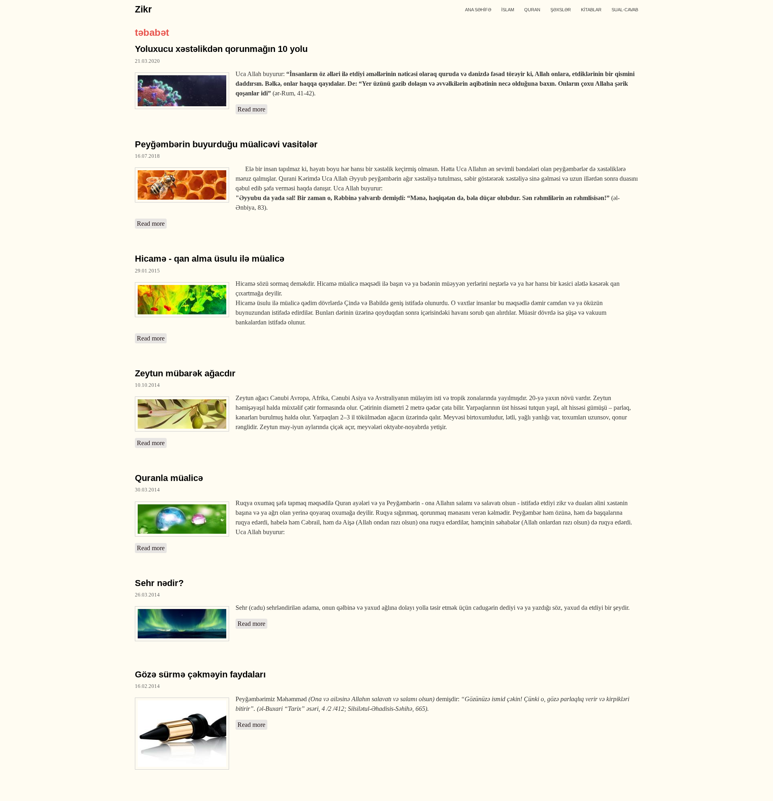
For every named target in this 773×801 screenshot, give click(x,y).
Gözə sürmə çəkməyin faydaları (200, 674)
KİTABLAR (591, 9)
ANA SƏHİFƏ (478, 9)
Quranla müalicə (169, 478)
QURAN (532, 9)
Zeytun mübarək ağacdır (185, 373)
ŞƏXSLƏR (560, 9)
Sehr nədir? (159, 583)
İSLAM (507, 9)
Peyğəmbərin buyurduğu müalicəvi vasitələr (226, 144)
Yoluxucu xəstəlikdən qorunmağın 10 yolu (221, 49)
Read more (252, 109)
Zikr (143, 9)
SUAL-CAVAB (625, 9)
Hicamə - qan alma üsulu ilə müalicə (209, 259)
